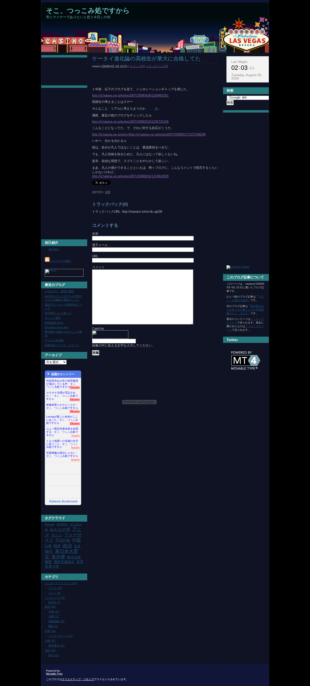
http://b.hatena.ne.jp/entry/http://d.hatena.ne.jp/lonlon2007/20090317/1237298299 (149, 134)
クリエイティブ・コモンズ (78, 679)
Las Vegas (239, 62)
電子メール (100, 245)
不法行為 (62, 540)
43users (75, 399)
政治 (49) (50, 606)
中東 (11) (53, 616)
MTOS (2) (54, 602)
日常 (107, 192)
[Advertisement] (129, 51)
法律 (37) (50, 640)
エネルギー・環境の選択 (59, 291)
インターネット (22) (60, 635)
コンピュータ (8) (55, 597)
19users (75, 423)
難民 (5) (53, 626)
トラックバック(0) (157, 66)
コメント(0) (137, 66)
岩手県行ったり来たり (58, 313)
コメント (98, 267)
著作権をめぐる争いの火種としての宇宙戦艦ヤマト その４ (245, 310)
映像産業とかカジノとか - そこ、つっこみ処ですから (62, 406)
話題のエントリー (63, 374)
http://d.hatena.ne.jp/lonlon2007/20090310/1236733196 (130, 121)
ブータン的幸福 (54, 340)
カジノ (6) (54, 592)
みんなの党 (60, 529)
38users (75, 411)
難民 (48, 562)
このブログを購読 (60, 260)
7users (75, 435)
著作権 (58, 556)
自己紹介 (51, 242)
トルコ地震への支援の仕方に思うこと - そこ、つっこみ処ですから (62, 442)
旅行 (49, 551)
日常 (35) (50, 631)
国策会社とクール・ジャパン (62, 345)
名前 (95, 233)
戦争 (57, 546)
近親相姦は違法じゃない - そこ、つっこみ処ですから (62, 454)
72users (75, 387)
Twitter (232, 340)
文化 (77, 546)
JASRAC (62, 524)
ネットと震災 (53, 317)
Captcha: (98, 328)
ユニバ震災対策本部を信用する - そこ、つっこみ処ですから (62, 430)
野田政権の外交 (54, 322)
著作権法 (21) (56, 645)
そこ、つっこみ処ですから (88, 10)
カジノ (56, 535)
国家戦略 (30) (56, 621)
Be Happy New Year (57, 327)
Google (49, 524)
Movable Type (54, 673)
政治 (67, 545)
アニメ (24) (55, 588)
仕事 (48, 546)
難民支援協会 (64, 562)
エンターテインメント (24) (61, 583)
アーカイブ (53, 355)
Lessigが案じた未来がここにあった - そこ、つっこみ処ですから (62, 418)
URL (95, 256)
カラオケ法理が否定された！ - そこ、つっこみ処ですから (62, 394)
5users (75, 447)
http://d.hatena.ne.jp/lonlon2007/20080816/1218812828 (130, 176)
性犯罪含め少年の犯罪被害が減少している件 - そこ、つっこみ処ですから (62, 382)
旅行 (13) (53, 655)
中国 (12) (53, 611)
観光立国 (74, 557)
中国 (76, 540)
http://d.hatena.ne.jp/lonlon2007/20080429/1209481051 (130, 95)
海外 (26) (50, 650)
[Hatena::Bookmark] (63, 501)
